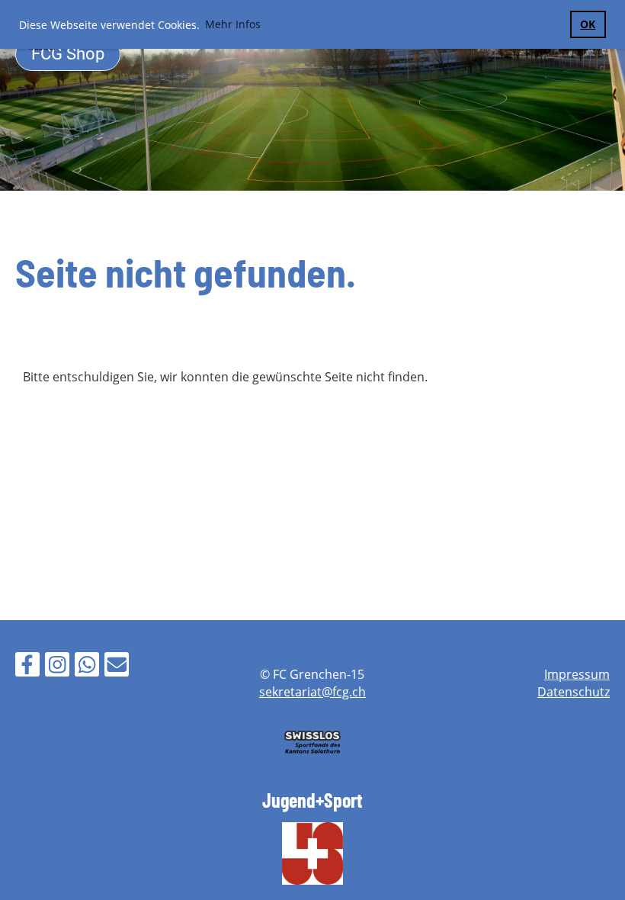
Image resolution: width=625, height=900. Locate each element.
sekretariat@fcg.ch (312, 691)
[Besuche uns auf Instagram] (57, 667)
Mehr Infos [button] (233, 24)
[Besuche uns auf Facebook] (27, 667)
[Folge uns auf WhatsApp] (87, 667)
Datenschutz (573, 691)
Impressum (577, 674)
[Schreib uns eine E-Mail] (116, 667)
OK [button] (587, 24)
